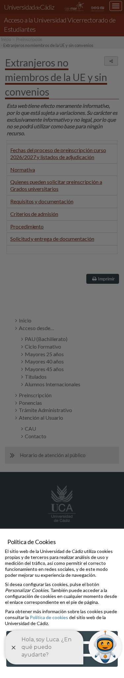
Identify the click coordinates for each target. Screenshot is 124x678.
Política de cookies (49, 617)
